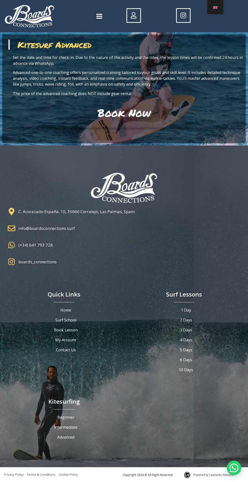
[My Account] (133, 15)
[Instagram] (183, 15)
